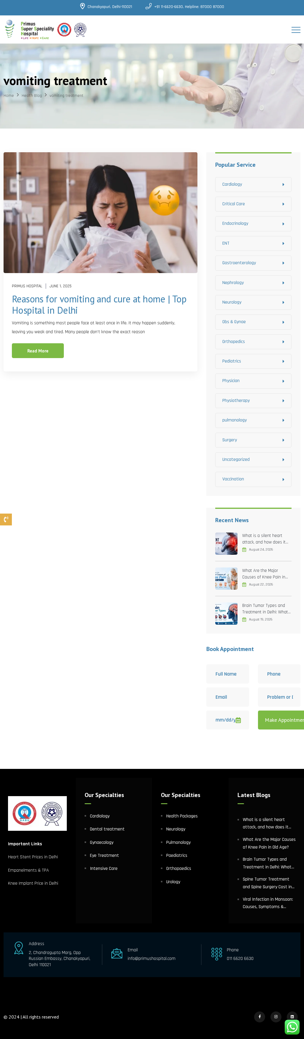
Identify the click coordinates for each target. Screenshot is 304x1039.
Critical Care (233, 204)
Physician (231, 381)
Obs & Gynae (234, 322)
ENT (225, 243)
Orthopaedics (178, 868)
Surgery (229, 440)
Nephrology (233, 283)
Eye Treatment (104, 855)
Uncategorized (236, 459)
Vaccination (233, 479)
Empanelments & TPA (29, 870)
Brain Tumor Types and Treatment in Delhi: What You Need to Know (265, 609)
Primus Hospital (27, 286)
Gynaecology (101, 842)
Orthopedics (233, 342)
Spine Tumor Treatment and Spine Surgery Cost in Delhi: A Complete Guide (267, 883)
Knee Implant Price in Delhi (33, 883)
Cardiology (232, 184)
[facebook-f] (259, 1016)
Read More (37, 351)
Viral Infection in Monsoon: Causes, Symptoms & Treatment (268, 903)
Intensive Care (104, 868)
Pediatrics (231, 361)
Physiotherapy (236, 400)
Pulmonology (178, 842)
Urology (173, 882)
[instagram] (275, 1016)
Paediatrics (176, 855)
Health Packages (182, 816)
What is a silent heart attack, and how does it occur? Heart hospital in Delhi (264, 539)
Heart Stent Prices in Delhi (33, 857)
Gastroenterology (239, 263)
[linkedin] (292, 1016)
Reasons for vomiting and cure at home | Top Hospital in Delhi (99, 304)
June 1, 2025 (61, 286)
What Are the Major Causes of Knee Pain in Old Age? (263, 574)
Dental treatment (107, 829)
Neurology (231, 302)
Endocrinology (235, 223)
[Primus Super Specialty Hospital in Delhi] (46, 29)
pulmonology (234, 420)
